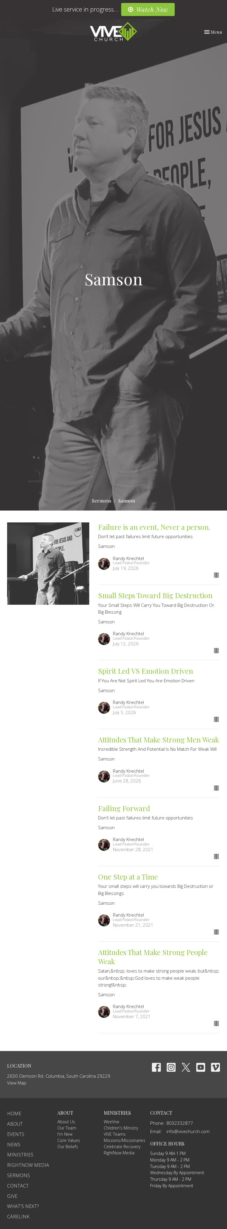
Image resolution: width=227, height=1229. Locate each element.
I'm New (64, 1134)
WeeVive (111, 1121)
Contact (18, 1186)
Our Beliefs (67, 1146)
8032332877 (179, 1123)
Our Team (66, 1128)
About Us (66, 1121)
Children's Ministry (121, 1128)
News (13, 1144)
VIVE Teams (115, 1134)
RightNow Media (28, 1165)
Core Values (68, 1140)
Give (12, 1196)
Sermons (101, 501)
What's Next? (23, 1206)
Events (15, 1134)
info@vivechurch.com (188, 1131)
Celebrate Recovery (122, 1146)
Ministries (20, 1154)
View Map (16, 1083)
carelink (18, 1216)
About (15, 1124)
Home (14, 1113)
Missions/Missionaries (124, 1140)
